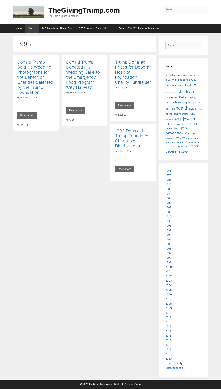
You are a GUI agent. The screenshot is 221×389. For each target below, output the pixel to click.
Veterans (172, 151)
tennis (195, 146)
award (168, 85)
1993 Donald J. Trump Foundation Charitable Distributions (133, 138)
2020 (168, 358)
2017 (168, 344)
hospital (122, 114)
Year (30, 28)
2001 (168, 271)
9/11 (167, 75)
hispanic (198, 109)
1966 (168, 170)
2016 (168, 340)
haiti (172, 108)
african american (181, 75)
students (185, 146)
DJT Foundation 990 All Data (57, 28)
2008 (168, 303)
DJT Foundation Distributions (94, 28)
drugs (192, 97)
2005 (168, 289)
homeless (171, 113)
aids (196, 75)
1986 (168, 202)
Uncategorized (174, 367)
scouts (168, 146)
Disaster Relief (176, 97)
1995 (168, 244)
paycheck (174, 133)
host (192, 114)
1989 (168, 216)
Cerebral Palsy (171, 92)
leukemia (169, 124)
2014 (168, 331)
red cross (181, 137)
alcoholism (172, 79)
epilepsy (186, 102)
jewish (189, 118)
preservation (170, 138)
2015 (168, 335)
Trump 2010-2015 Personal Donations (139, 28)
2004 (168, 285)
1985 (168, 198)
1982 (168, 184)
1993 (168, 234)
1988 (168, 212)
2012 (168, 321)
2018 (168, 349)
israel (178, 119)
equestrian (196, 102)
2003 (168, 280)
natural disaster (173, 128)
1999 (168, 262)
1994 (168, 239)
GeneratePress (133, 384)
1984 (168, 193)
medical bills (192, 124)
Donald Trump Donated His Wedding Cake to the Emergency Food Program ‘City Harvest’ (83, 74)
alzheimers (185, 79)
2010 (168, 312)
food (71, 120)
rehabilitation (193, 138)
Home (19, 28)
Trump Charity (173, 363)
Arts (193, 79)
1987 (168, 207)
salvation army (192, 142)
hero (192, 108)
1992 (168, 230)
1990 (168, 221)
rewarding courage (174, 142)
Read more (27, 115)
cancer (192, 84)
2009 (168, 308)
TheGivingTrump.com (84, 10)
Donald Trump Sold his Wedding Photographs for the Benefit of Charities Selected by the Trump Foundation (35, 77)
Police (189, 133)
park (184, 128)
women (184, 151)
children (185, 91)
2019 (168, 353)
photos (24, 125)
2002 (168, 276)
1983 (168, 189)
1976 (168, 175)
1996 (168, 248)
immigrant (169, 120)
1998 (168, 257)
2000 (168, 266)
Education (173, 102)
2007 (168, 299)
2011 (168, 317)
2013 (168, 326)
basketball (178, 85)
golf (167, 108)
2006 (168, 294)
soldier (176, 146)
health (182, 108)
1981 (168, 179)
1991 (168, 225)
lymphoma (180, 124)
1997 (168, 253)
